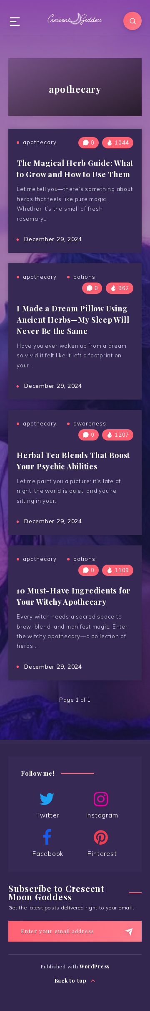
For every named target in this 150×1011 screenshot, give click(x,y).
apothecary (40, 142)
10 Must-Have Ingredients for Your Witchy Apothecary (73, 596)
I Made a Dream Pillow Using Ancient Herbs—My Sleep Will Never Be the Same (73, 319)
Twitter (47, 815)
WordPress (95, 966)
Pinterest (102, 854)
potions (84, 276)
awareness (89, 423)
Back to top (71, 980)
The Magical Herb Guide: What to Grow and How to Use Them (75, 168)
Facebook (47, 854)
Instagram (102, 815)
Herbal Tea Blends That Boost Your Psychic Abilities (73, 460)
